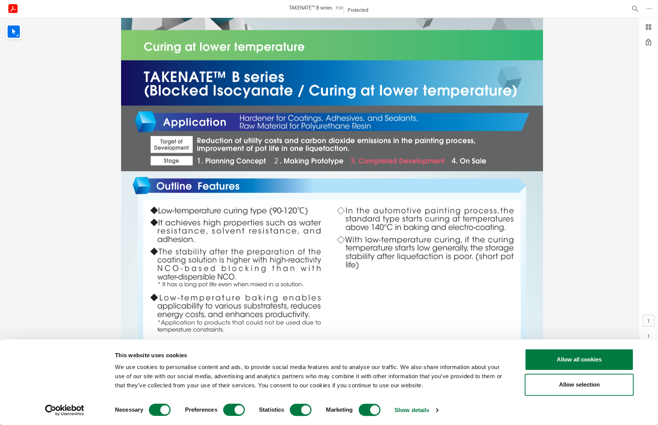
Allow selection (579, 384)
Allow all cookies (579, 359)
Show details (411, 410)
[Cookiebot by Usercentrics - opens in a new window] (64, 410)
